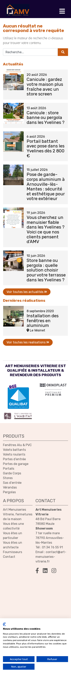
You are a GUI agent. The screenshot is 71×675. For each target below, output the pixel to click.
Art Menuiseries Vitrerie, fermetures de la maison (17, 514)
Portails (8, 468)
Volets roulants (14, 454)
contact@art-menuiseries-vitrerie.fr (51, 556)
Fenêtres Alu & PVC (17, 445)
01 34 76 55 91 (52, 547)
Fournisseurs (12, 552)
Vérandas (10, 487)
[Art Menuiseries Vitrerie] (18, 10)
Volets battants (14, 450)
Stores (8, 478)
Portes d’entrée (14, 459)
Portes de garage (15, 464)
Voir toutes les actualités (25, 292)
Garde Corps (12, 473)
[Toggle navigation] (62, 11)
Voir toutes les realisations (26, 342)
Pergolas (9, 492)
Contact (9, 557)
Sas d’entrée (12, 483)
